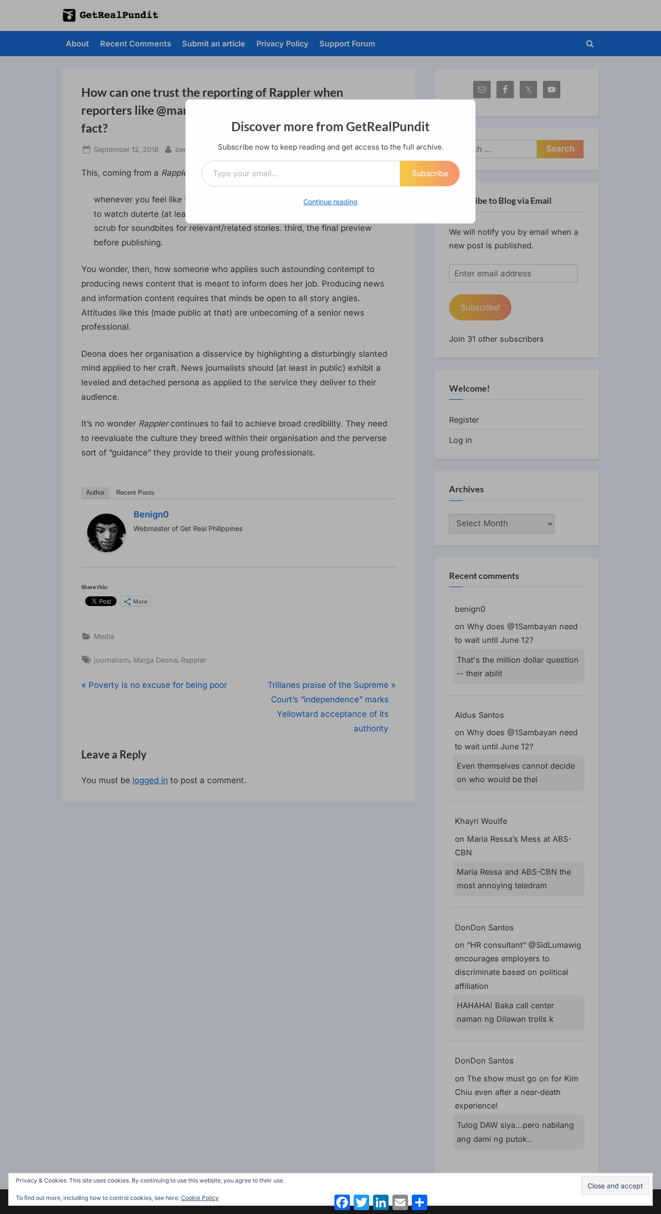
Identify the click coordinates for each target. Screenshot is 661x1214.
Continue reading (330, 201)
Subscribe (430, 173)
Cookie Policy (200, 1197)
